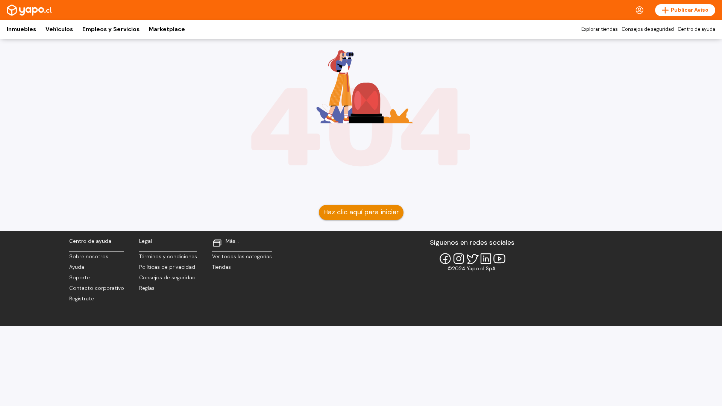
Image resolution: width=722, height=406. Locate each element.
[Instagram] (459, 258)
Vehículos (59, 29)
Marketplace (167, 29)
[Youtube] (499, 258)
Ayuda (76, 267)
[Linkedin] (486, 258)
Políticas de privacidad (167, 267)
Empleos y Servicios (111, 29)
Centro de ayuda (696, 29)
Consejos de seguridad (648, 29)
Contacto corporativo (96, 288)
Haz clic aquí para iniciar (361, 212)
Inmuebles (21, 29)
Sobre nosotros (88, 256)
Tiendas (221, 267)
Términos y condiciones (168, 256)
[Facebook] (445, 258)
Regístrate (81, 298)
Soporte (79, 277)
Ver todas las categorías (242, 256)
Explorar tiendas (599, 29)
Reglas (147, 288)
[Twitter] (472, 258)
